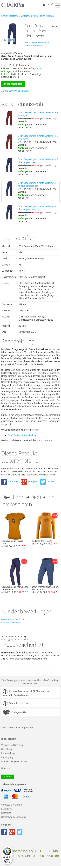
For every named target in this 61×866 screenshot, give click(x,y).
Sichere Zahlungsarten (13, 784)
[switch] (7, 861)
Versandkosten (30, 683)
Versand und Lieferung (12, 745)
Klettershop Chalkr (12, 6)
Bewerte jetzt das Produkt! (14, 619)
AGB (3, 727)
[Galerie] (11, 43)
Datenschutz (13, 727)
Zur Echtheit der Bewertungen (34, 45)
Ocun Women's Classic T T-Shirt (14, 544)
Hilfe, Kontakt (8, 739)
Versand (39, 68)
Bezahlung (6, 749)
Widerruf (8, 776)
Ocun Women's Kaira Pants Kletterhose (14, 589)
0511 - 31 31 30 (40, 851)
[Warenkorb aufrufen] (50, 5)
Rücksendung (8, 753)
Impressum (27, 727)
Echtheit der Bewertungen (14, 761)
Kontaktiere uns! (45, 440)
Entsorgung (7, 757)
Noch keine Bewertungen (37, 42)
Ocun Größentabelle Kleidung (22, 435)
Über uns (5, 768)
